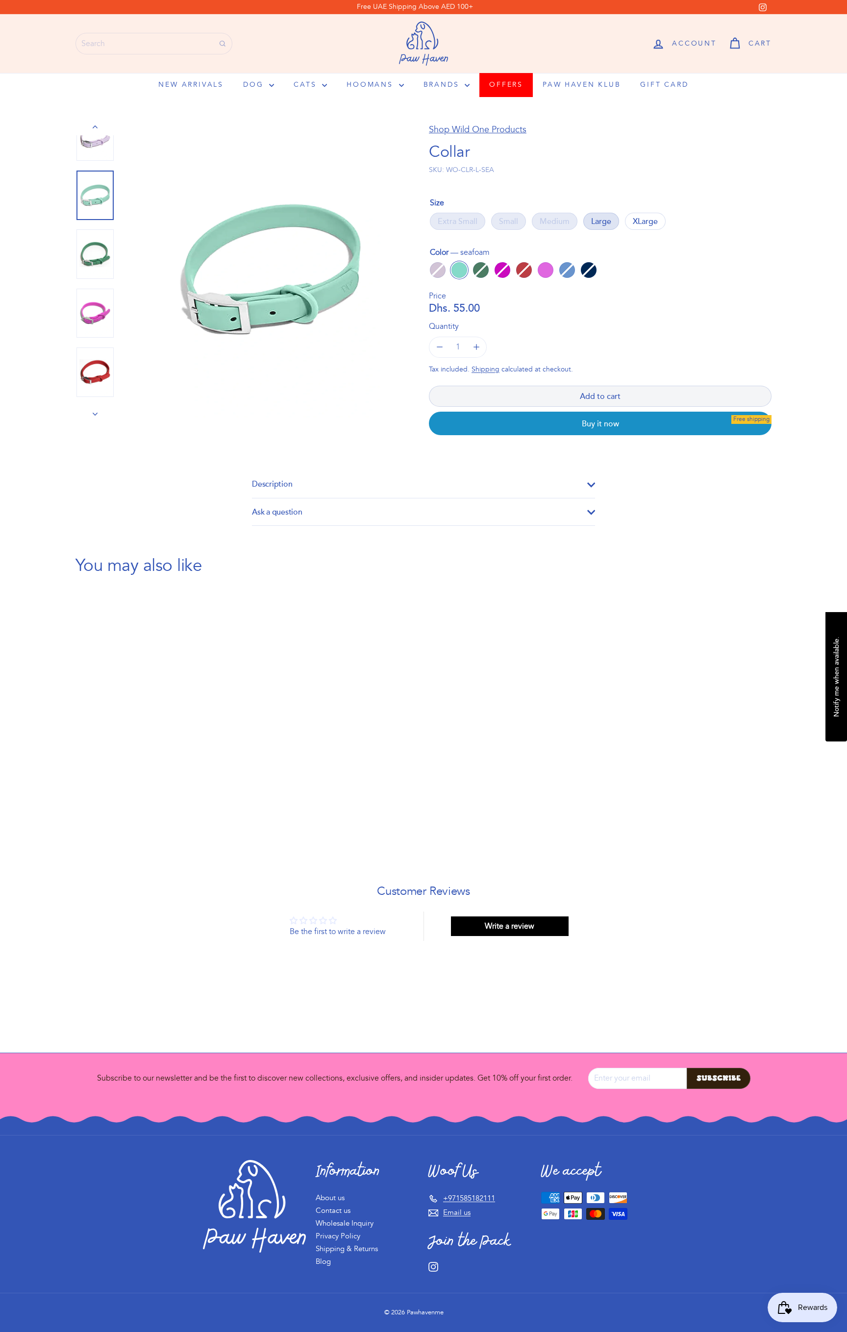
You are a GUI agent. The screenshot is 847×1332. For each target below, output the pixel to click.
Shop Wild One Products (477, 129)
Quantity (444, 326)
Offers (506, 84)
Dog (255, 84)
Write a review (509, 926)
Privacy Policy (338, 1236)
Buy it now (600, 423)
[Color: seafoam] (110, 763)
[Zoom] (270, 270)
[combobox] (153, 43)
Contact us (333, 1210)
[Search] (222, 43)
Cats (307, 84)
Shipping (485, 369)
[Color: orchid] (149, 763)
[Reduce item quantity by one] (439, 347)
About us (330, 1198)
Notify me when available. (836, 677)
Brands (443, 84)
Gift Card (664, 84)
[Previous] (95, 128)
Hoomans (371, 84)
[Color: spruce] (130, 763)
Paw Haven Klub (582, 84)
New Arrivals (191, 84)
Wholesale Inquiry (345, 1223)
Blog (323, 1261)
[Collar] (129, 701)
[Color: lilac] (91, 763)
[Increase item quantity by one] (476, 347)
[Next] (95, 410)
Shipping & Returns (347, 1249)
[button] (749, 43)
